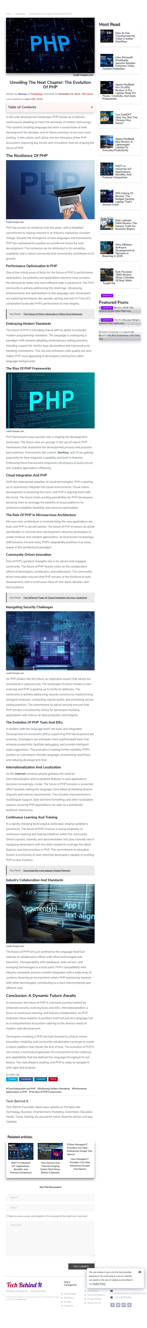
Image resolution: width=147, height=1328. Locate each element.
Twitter (12, 1079)
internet (20, 774)
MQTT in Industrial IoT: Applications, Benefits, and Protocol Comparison (117, 171)
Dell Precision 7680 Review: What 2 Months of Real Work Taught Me (118, 277)
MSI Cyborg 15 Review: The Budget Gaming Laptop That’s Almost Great (118, 198)
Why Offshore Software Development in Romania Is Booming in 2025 (118, 250)
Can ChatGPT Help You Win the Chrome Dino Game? (126, 119)
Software (69, 1297)
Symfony (63, 452)
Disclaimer (92, 1290)
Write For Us (94, 1303)
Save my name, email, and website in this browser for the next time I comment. (48, 1216)
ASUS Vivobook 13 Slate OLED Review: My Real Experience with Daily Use (119, 330)
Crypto (67, 1301)
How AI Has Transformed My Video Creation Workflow (125, 37)
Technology (36, 94)
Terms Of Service (96, 1295)
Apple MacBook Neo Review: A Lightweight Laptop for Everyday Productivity (118, 144)
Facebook (26, 1079)
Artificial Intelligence (17, 1291)
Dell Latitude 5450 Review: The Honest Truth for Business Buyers (126, 225)
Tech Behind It (21, 1299)
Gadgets (107, 295)
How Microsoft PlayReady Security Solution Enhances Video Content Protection (118, 63)
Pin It (53, 1079)
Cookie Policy (99, 1283)
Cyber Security (38, 1291)
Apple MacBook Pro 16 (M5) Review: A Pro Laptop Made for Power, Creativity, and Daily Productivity (119, 91)
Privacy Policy (94, 1299)
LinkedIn (40, 1079)
